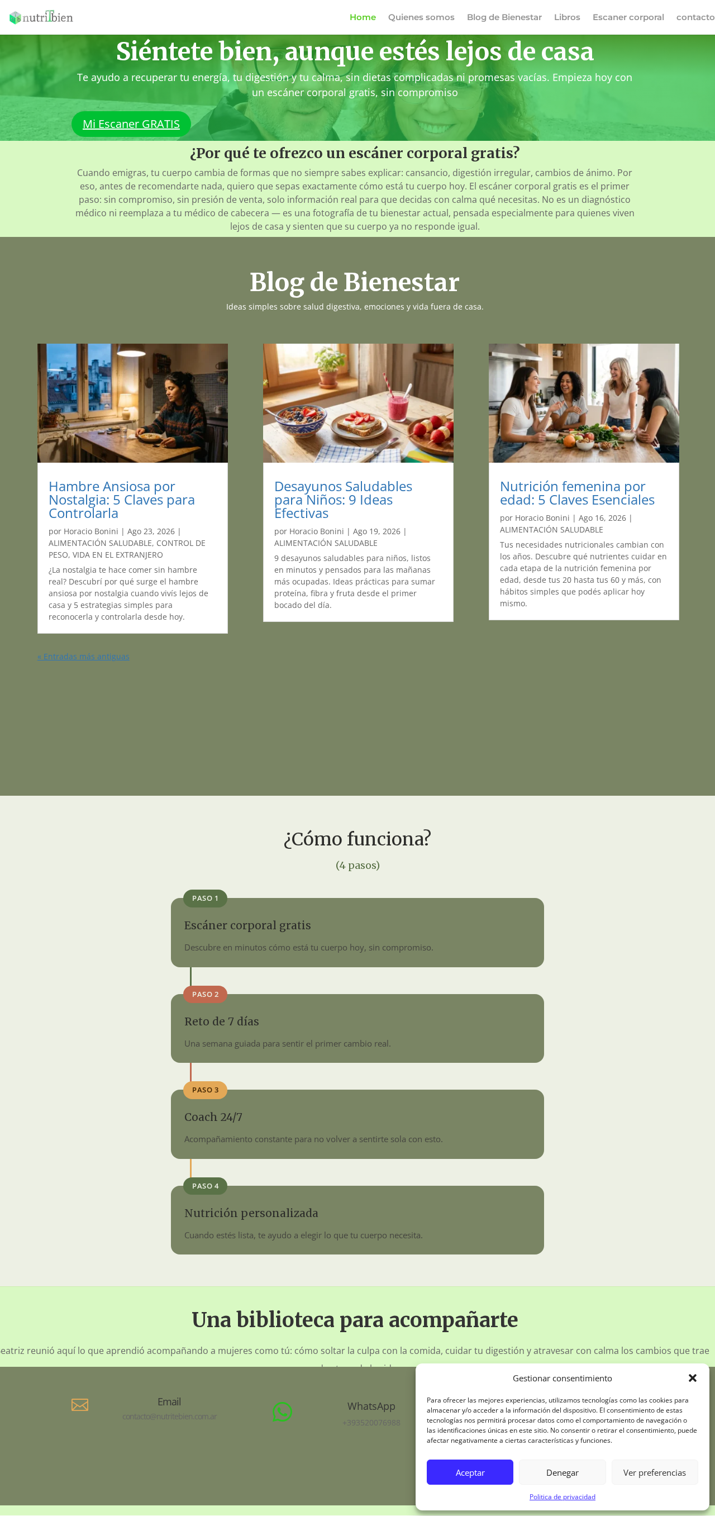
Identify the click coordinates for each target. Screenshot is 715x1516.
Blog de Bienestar (504, 17)
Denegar (562, 1472)
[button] (692, 1378)
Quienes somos (421, 17)
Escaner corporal (628, 17)
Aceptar (470, 1472)
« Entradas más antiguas (83, 656)
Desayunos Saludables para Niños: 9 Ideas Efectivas (343, 499)
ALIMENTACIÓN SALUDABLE (100, 543)
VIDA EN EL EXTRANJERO (118, 554)
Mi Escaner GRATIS (131, 123)
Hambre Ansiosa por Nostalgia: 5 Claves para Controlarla (122, 499)
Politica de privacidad (562, 1496)
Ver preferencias (654, 1472)
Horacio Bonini (91, 531)
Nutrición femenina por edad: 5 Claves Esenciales (577, 492)
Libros (567, 17)
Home (363, 17)
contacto (695, 17)
